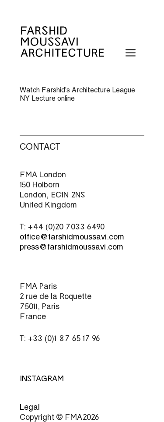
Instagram (42, 378)
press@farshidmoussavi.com (71, 246)
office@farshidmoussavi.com (72, 236)
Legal (30, 406)
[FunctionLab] (62, 51)
